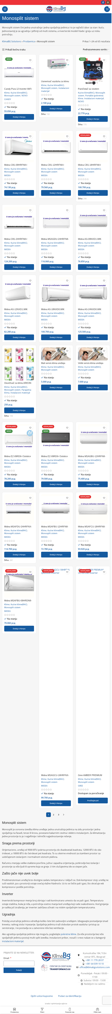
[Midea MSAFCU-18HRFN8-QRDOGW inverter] (93, 509)
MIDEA (7, 175)
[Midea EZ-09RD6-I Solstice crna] (56, 439)
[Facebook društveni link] (103, 2)
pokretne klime (68, 934)
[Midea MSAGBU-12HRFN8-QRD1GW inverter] (93, 439)
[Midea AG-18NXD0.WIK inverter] (56, 292)
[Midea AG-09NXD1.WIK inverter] (93, 221)
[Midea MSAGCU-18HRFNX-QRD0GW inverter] (56, 670)
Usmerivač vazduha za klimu (55, 81)
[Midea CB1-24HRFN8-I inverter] (19, 221)
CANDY (7, 99)
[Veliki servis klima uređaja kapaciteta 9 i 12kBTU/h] (93, 353)
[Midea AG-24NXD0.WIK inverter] (93, 292)
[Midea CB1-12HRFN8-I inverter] (56, 147)
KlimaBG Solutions (11, 41)
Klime (7, 92)
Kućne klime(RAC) (19, 92)
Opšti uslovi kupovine (42, 996)
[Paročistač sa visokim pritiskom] (93, 71)
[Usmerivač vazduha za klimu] (56, 68)
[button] (19, 117)
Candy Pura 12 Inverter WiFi (18, 89)
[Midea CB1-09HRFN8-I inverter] (19, 147)
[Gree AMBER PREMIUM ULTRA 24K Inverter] (93, 670)
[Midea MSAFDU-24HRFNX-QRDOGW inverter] (19, 509)
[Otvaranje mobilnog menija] (5, 9)
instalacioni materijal (12, 941)
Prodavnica (29, 41)
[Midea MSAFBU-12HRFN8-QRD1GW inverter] (56, 509)
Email (7, 958)
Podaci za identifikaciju (69, 996)
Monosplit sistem (12, 95)
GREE (80, 785)
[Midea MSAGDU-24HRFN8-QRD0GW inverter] (56, 221)
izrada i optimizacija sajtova (56, 1003)
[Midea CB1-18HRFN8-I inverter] (93, 147)
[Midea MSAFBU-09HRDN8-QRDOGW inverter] (19, 583)
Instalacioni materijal (94, 98)
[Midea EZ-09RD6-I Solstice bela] (19, 439)
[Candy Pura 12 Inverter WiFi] (19, 71)
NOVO (25, 95)
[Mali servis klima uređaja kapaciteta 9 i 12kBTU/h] (56, 353)
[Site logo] (56, 8)
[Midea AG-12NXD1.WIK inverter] (19, 292)
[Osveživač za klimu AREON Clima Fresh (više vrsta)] (19, 364)
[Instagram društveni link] (108, 2)
